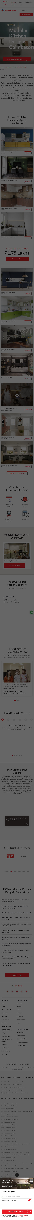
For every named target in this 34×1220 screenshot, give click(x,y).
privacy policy (19, 1215)
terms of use (27, 1215)
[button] (17, 1211)
